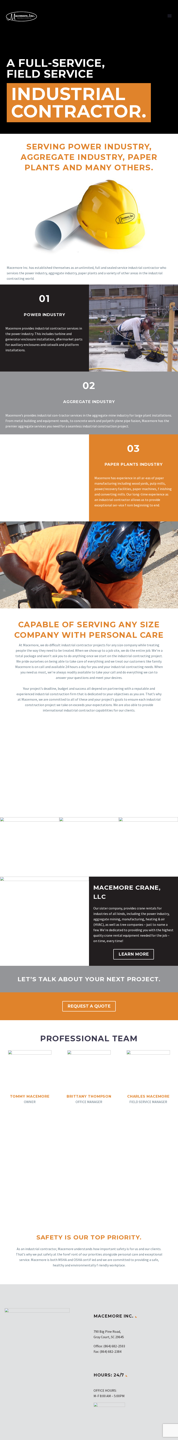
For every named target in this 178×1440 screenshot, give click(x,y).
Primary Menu (169, 16)
